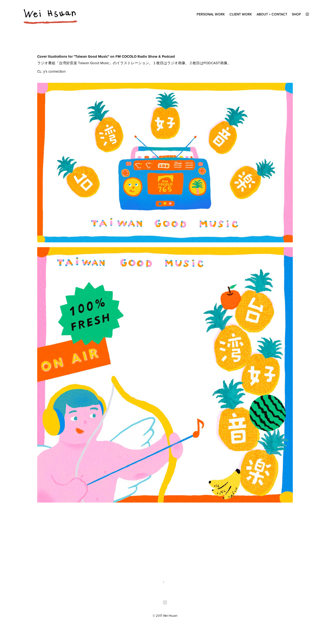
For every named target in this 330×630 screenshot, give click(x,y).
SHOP (296, 14)
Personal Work (211, 14)
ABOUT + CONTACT (272, 14)
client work (241, 14)
